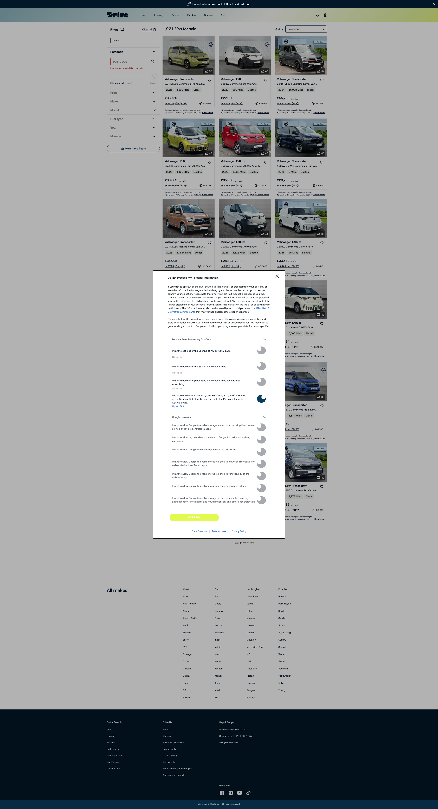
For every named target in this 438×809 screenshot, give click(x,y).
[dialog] (219, 404)
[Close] (278, 278)
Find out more (242, 4)
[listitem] (219, 339)
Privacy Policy (238, 531)
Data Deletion (199, 531)
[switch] (261, 350)
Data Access (219, 531)
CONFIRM (194, 517)
